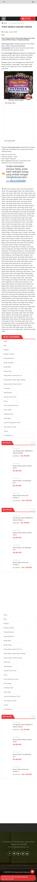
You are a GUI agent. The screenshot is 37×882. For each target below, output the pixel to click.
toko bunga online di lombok (25, 242)
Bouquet (6, 350)
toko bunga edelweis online (14, 199)
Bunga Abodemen (9, 358)
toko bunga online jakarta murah (23, 261)
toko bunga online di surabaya (17, 247)
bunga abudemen (9, 362)
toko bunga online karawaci (21, 269)
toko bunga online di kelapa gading (20, 240)
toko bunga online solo (13, 308)
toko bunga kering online (13, 203)
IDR (4, 2)
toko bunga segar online (22, 321)
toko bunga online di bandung (16, 230)
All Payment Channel (22, 865)
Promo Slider (7, 410)
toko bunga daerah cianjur (18, 197)
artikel (5, 341)
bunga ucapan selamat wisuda (13, 384)
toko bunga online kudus (17, 277)
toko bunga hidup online (13, 201)
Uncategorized (8, 435)
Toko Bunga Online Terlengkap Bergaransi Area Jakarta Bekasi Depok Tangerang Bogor (18, 39)
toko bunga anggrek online (13, 191)
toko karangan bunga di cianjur (25, 323)
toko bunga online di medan (10, 244)
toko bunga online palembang (19, 296)
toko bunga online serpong (16, 306)
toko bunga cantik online (13, 193)
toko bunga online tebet (19, 313)
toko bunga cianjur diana (20, 195)
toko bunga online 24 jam (24, 207)
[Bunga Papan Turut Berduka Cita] (7, 481)
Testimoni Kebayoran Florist (12, 422)
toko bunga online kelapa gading (23, 273)
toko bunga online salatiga (25, 302)
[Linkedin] (27, 853)
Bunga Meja (7, 367)
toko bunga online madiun (19, 280)
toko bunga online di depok (20, 234)
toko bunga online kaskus (23, 271)
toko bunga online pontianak (20, 298)
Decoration (7, 388)
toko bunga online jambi (25, 267)
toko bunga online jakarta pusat (11, 263)
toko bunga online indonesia (18, 253)
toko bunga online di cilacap (19, 232)
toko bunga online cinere (17, 224)
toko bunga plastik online (21, 317)
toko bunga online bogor (17, 218)
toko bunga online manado (22, 284)
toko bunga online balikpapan (10, 211)
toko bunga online (11, 207)
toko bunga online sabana (9, 302)
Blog (3, 35)
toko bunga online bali (28, 209)
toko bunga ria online (8, 321)
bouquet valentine (9, 354)
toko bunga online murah (21, 286)
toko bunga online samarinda (10, 304)
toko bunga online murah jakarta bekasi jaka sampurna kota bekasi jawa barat (18, 292)
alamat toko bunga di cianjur (12, 189)
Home (5, 23)
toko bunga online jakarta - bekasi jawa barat (15, 259)
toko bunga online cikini (18, 222)
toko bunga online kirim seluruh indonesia (14, 275)
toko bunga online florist (21, 249)
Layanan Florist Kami (10, 397)
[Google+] (18, 853)
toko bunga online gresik (16, 251)
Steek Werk (7, 418)
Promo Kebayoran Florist (11, 405)
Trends (6, 431)
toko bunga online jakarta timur (20, 265)
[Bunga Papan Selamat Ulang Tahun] (7, 467)
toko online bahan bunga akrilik (11, 325)
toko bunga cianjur (26, 193)
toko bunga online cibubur (17, 220)
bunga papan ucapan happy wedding (14, 380)
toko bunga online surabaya (16, 311)
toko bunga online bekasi (19, 216)
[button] (32, 443)
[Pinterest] (23, 853)
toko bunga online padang (16, 294)
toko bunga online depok (18, 226)
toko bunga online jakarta (25, 257)
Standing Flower (8, 414)
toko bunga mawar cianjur (13, 205)
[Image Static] (18, 802)
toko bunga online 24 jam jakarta (11, 209)
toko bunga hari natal (10, 427)
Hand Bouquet (8, 392)
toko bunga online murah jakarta (16, 290)
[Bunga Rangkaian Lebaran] (18, 592)
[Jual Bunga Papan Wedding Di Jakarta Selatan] (7, 452)
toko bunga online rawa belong (26, 300)
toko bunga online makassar (20, 282)
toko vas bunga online (16, 329)
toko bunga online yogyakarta (20, 315)
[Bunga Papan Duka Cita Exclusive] (7, 496)
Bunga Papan (8, 371)
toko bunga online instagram (20, 255)
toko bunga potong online (26, 319)
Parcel (6, 401)
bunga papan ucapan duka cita (13, 375)
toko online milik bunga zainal (14, 327)
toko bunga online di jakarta (21, 236)
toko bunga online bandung (15, 214)
